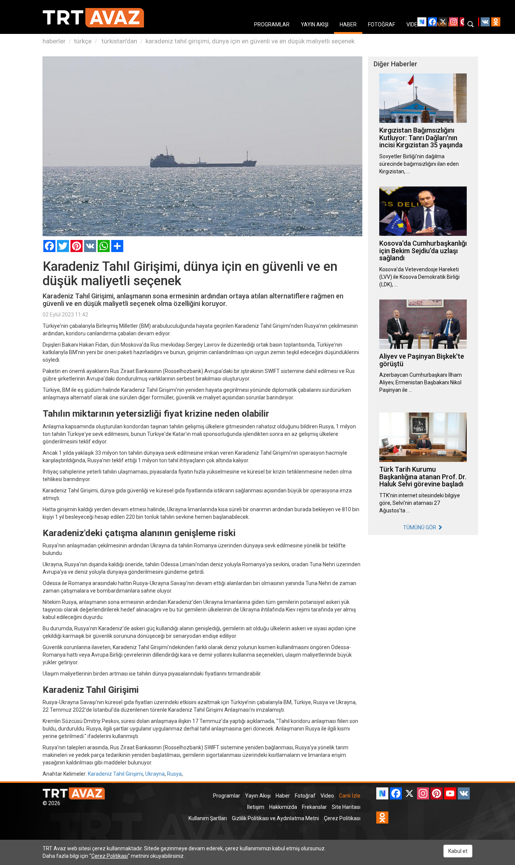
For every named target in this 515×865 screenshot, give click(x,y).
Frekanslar (314, 807)
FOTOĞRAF (381, 24)
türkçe (83, 41)
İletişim (255, 807)
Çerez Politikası (342, 818)
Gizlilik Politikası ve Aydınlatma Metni (275, 818)
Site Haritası (346, 807)
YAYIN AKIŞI (314, 24)
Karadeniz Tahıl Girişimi (115, 774)
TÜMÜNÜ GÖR (420, 527)
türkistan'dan (118, 41)
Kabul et (457, 851)
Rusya (174, 774)
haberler (54, 41)
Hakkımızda (283, 807)
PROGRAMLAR (272, 24)
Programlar (226, 796)
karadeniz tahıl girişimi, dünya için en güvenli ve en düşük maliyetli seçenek (250, 41)
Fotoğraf (305, 796)
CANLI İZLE (445, 24)
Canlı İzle (349, 796)
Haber (283, 796)
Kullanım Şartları (208, 818)
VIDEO (413, 24)
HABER (348, 24)
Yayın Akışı (258, 796)
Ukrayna (155, 774)
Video (327, 796)
